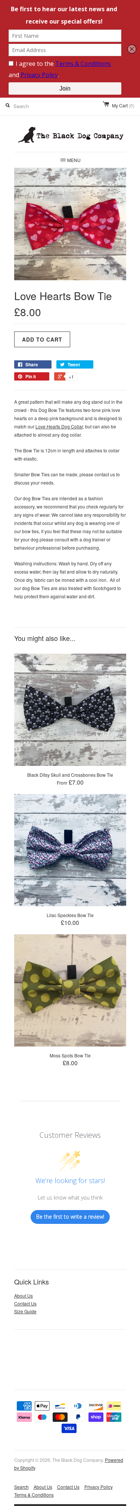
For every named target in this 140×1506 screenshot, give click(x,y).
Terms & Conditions (34, 1494)
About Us (23, 1295)
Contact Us (25, 1303)
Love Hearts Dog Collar (59, 426)
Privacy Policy (98, 1487)
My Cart (123, 105)
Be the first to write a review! (70, 1216)
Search (21, 1487)
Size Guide (25, 1311)
